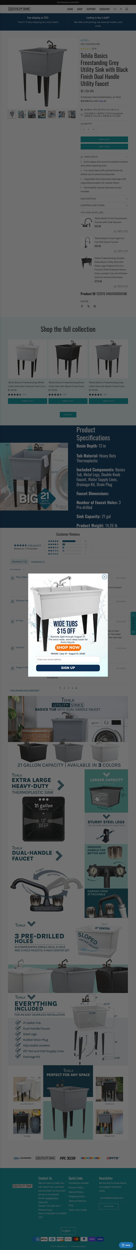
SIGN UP (68, 668)
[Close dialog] (104, 577)
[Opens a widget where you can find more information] (126, 1245)
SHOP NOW (68, 647)
